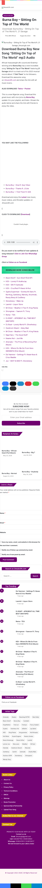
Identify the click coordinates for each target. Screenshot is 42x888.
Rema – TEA (10, 315)
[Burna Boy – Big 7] (31, 444)
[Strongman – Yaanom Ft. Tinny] (8, 634)
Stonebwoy (18, 755)
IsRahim (24, 728)
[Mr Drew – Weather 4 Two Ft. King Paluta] (8, 665)
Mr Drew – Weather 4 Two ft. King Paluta (22, 308)
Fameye (24, 725)
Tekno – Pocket (24, 89)
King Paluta (12, 732)
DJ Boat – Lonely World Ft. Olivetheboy (21, 324)
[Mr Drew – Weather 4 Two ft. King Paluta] (8, 655)
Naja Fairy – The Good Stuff (16, 335)
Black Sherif (7, 721)
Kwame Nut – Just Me (14, 338)
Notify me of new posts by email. (13, 554)
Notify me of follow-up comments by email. (17, 550)
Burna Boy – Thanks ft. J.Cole (17, 188)
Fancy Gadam (34, 725)
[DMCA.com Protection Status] (21, 863)
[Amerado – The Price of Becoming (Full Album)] (8, 675)
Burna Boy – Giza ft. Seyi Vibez (18, 185)
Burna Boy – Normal (9, 473)
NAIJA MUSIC (8, 15)
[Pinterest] (28, 384)
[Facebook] (5, 384)
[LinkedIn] (20, 384)
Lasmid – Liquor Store (14, 304)
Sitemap (6, 798)
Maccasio (16, 744)
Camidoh (26, 721)
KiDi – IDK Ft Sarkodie (14, 285)
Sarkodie (22, 752)
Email (2, 523)
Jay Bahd (33, 728)
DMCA (6, 794)
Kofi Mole (6, 736)
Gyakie (5, 728)
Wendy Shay (7, 759)
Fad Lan (16, 725)
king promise (23, 732)
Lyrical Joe (6, 744)
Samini (14, 752)
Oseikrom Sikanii (16, 748)
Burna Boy (30, 97)
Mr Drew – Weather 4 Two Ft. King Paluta (22, 331)
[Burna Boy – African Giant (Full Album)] (11, 443)
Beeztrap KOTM (24, 717)
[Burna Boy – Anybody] (31, 464)
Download (25, 214)
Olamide (5, 748)
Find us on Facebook (9, 702)
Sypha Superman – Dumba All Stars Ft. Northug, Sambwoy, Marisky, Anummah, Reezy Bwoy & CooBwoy (21, 295)
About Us (7, 780)
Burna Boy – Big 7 (28, 452)
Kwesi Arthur (20, 740)
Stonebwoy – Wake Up (14, 301)
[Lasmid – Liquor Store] (8, 604)
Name (2, 513)
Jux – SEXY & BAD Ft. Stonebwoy (19, 361)
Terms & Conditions (10, 791)
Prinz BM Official (10, 36)
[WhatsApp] (35, 384)
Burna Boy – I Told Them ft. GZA (18, 192)
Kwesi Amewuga (8, 740)
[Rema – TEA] (8, 624)
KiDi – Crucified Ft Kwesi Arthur (18, 288)
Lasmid (29, 740)
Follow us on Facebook (18, 262)
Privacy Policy (8, 787)
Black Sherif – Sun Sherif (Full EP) (19, 278)
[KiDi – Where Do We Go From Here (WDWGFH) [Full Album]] (8, 644)
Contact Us (8, 783)
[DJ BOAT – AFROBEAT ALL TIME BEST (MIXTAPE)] (8, 614)
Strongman (28, 755)
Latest (24, 197)
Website (3, 532)
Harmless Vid (15, 728)
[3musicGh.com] (8, 7)
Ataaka (14, 717)
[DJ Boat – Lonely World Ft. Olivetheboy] (8, 685)
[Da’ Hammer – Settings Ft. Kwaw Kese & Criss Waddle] (8, 594)
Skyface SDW (7, 755)
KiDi (4, 732)
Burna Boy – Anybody (30, 472)
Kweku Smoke (28, 736)
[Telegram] (5, 388)
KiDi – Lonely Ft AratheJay (16, 281)
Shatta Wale (32, 752)
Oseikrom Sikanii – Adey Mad (17, 328)
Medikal (24, 744)
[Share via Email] (13, 388)
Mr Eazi (32, 744)
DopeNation (7, 725)
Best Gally (36, 717)
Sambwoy (6, 752)
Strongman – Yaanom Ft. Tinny (18, 311)
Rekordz (27, 748)
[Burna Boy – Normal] (11, 465)
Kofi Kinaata (34, 732)
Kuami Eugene (16, 736)
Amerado (6, 717)
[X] (13, 384)
